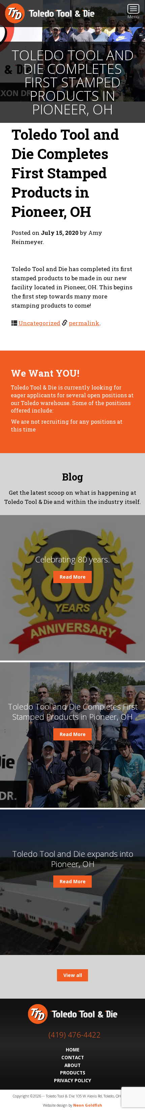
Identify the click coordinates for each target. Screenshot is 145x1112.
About (72, 1065)
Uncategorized (39, 323)
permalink (84, 323)
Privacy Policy (72, 1080)
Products (72, 1072)
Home (72, 1049)
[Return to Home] (49, 12)
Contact (72, 1057)
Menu (133, 17)
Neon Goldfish (87, 1105)
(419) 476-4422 (75, 1034)
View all (72, 975)
